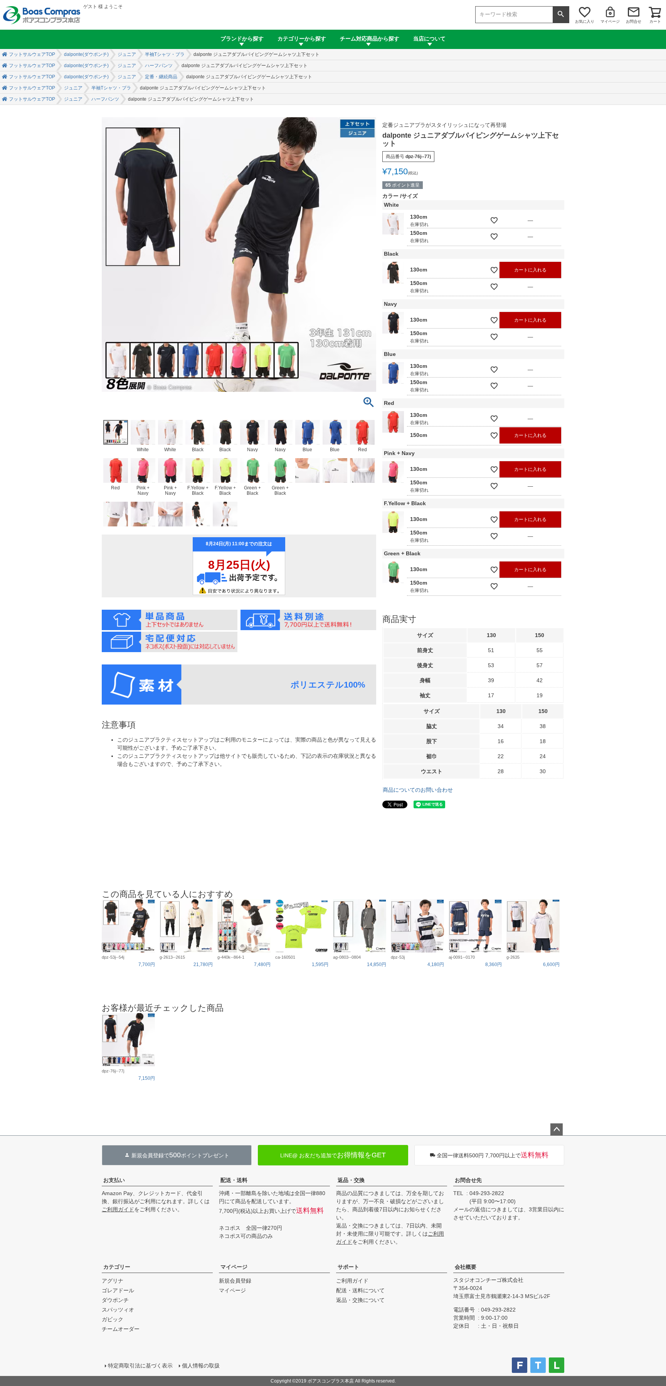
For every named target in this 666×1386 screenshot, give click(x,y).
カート (655, 21)
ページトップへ (556, 1129)
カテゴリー (116, 1267)
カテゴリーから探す (302, 38)
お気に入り (584, 21)
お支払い (114, 1180)
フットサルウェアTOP (32, 54)
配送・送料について (360, 1290)
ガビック (112, 1319)
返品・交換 (351, 1180)
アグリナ (112, 1281)
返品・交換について (360, 1300)
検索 (561, 15)
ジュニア (127, 54)
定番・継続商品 (161, 76)
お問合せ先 (468, 1180)
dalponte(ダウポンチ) (86, 54)
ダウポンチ (115, 1300)
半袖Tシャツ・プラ (165, 54)
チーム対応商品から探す (369, 38)
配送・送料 (233, 1180)
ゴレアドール (118, 1290)
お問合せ (633, 21)
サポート (348, 1267)
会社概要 (465, 1267)
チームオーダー (121, 1329)
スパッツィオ (118, 1310)
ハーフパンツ (159, 65)
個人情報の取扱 (201, 1365)
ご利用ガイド (118, 1209)
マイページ (610, 21)
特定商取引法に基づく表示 (140, 1365)
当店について (429, 38)
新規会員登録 (235, 1281)
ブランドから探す (242, 38)
